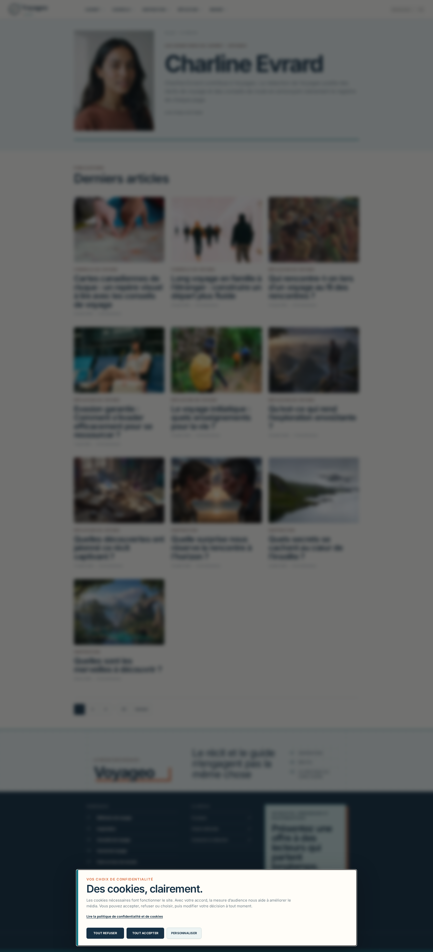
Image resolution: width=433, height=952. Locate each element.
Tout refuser (105, 933)
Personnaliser (184, 933)
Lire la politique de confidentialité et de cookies (124, 916)
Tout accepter (145, 933)
